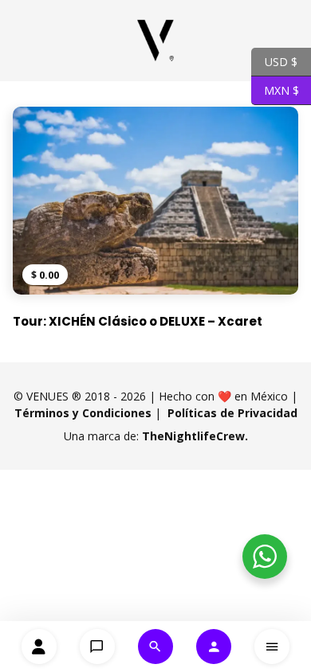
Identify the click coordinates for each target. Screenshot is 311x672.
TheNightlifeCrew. (195, 435)
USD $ (274, 60)
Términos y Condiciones (83, 412)
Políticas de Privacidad (232, 412)
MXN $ (275, 89)
